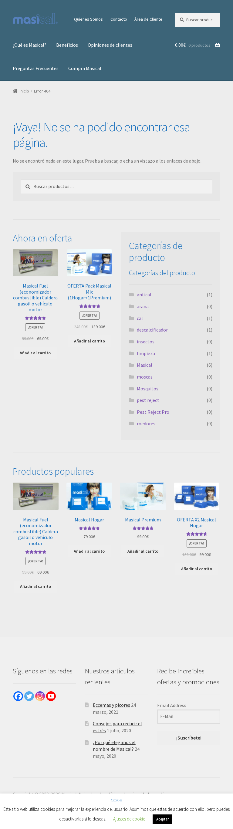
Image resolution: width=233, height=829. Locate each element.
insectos (145, 342)
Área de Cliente (148, 19)
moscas (145, 377)
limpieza (146, 353)
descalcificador (152, 330)
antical (144, 294)
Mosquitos (147, 389)
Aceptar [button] (162, 819)
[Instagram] (40, 696)
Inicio (24, 91)
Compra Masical (84, 68)
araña (143, 306)
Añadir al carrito (35, 353)
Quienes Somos (88, 19)
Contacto (118, 19)
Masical (144, 365)
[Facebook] (18, 696)
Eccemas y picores (111, 705)
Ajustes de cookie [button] (129, 819)
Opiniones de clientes (110, 45)
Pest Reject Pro (153, 412)
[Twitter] (29, 696)
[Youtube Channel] (51, 696)
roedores (146, 423)
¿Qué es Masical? (29, 45)
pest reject (148, 400)
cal (140, 318)
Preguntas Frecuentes (36, 68)
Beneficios (67, 45)
